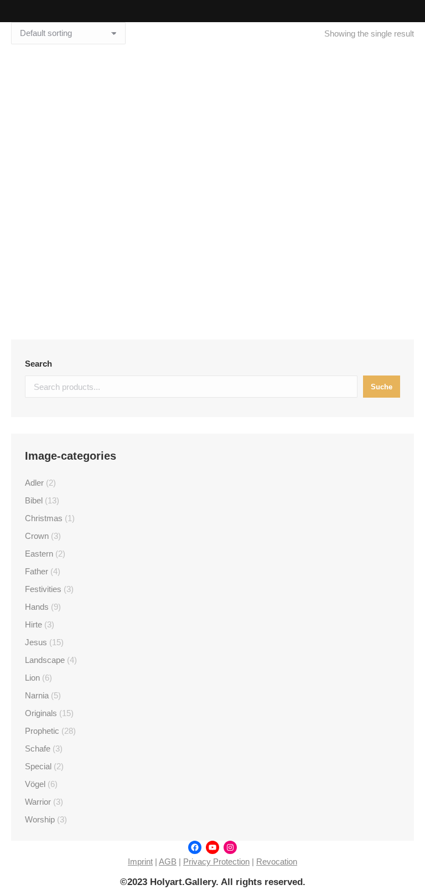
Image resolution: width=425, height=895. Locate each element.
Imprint (140, 861)
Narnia (37, 695)
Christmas (44, 518)
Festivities (43, 589)
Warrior (38, 801)
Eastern (39, 553)
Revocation (276, 861)
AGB (168, 861)
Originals (41, 713)
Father (36, 571)
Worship (40, 819)
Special (38, 766)
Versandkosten (221, 271)
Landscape (45, 660)
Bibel (34, 500)
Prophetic (42, 730)
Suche (381, 387)
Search (38, 363)
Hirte (33, 624)
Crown (37, 536)
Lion (32, 677)
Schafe (37, 748)
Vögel (35, 784)
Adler (34, 482)
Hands (37, 606)
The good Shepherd (212, 223)
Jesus (36, 642)
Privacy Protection (216, 861)
